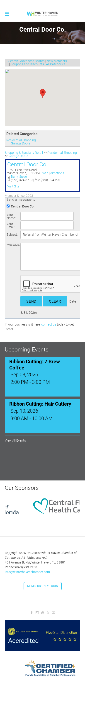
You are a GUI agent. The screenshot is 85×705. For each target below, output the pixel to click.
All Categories (55, 64)
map (45, 173)
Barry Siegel (19, 176)
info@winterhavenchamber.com (27, 569)
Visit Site (13, 186)
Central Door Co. (27, 164)
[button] (42, 93)
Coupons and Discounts (27, 64)
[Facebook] (31, 610)
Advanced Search (32, 61)
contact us (48, 324)
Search (13, 61)
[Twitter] (48, 610)
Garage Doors (20, 143)
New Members (57, 61)
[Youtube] (42, 610)
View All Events (15, 437)
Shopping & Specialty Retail (24, 152)
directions (57, 173)
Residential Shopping (21, 140)
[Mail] (53, 610)
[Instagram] (37, 610)
